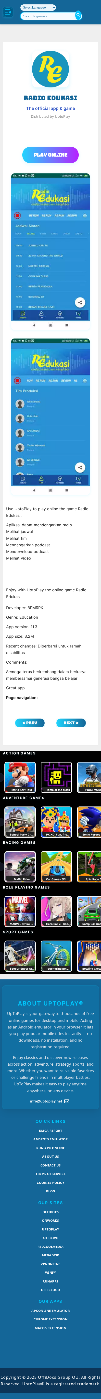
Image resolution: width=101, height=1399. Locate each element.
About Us (50, 1156)
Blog (50, 1191)
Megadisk (50, 1255)
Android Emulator (50, 1139)
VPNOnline (50, 1264)
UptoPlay (50, 1229)
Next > (71, 723)
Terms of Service (50, 1174)
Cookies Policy (50, 1182)
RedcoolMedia (51, 1246)
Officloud (50, 1290)
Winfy (50, 1272)
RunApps (50, 1281)
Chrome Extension (50, 1319)
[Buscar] (78, 15)
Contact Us (50, 1165)
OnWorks (50, 1220)
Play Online (50, 155)
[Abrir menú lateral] (8, 12)
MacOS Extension (50, 1328)
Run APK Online (50, 1148)
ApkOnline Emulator (50, 1310)
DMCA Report (50, 1130)
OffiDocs (50, 1212)
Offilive (50, 1238)
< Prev (30, 723)
